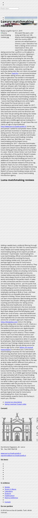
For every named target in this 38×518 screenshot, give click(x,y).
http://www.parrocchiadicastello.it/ (13, 126)
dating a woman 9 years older (15, 404)
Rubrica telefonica (11, 498)
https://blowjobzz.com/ (9, 322)
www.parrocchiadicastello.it (11, 453)
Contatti (8, 502)
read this (15, 73)
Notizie (7, 487)
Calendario (9, 491)
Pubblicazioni (9, 496)
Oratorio (8, 493)
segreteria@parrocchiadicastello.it (13, 455)
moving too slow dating (13, 402)
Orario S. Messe (10, 489)
